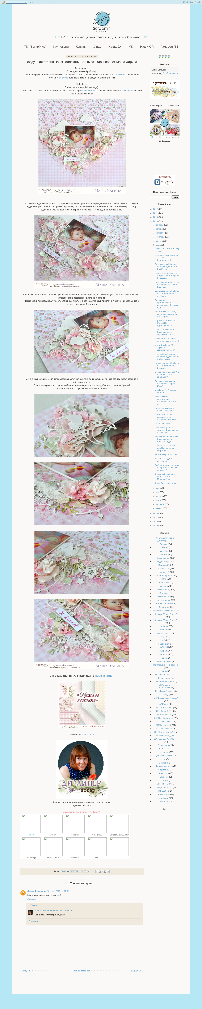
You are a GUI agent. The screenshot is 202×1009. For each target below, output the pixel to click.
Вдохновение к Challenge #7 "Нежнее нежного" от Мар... (167, 293)
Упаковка (163, 763)
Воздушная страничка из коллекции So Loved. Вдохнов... (167, 284)
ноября (159, 229)
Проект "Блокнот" (163, 674)
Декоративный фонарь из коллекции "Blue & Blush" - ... (166, 266)
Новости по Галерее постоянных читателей (167, 339)
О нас (97, 46)
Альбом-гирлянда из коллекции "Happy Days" (165, 383)
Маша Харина (88, 734)
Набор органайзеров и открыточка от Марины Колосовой (167, 275)
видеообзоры (163, 561)
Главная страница (81, 971)
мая (158, 492)
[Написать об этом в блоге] (99, 871)
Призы (164, 671)
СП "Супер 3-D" (163, 711)
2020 (155, 217)
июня (158, 488)
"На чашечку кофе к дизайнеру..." (165, 539)
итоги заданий (164, 600)
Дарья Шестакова (36, 891)
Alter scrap (164, 773)
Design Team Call (164, 787)
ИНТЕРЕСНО (164, 596)
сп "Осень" (164, 704)
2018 (155, 513)
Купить (81, 46)
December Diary (164, 784)
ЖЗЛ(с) (164, 579)
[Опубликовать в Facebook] (105, 871)
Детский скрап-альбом (166, 454)
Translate (173, 73)
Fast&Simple (164, 794)
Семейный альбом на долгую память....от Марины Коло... (165, 476)
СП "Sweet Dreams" (163, 732)
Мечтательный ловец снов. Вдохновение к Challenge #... (166, 314)
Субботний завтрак (164, 755)
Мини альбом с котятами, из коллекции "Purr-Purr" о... (166, 400)
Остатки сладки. (163, 423)
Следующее (27, 971)
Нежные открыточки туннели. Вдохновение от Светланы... (167, 430)
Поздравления (164, 661)
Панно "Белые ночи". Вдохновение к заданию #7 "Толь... (165, 332)
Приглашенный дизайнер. (165, 665)
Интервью (164, 593)
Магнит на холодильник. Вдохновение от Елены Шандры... (166, 439)
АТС (164, 547)
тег (164, 759)
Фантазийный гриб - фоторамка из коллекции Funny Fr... (166, 417)
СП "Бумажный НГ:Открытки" (165, 686)
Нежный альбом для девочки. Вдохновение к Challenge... (167, 356)
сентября (160, 237)
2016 (155, 521)
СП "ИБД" (163, 694)
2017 (155, 517)
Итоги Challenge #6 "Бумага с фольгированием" (165, 347)
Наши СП (147, 46)
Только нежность (118, 74)
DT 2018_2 (163, 791)
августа (159, 241)
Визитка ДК (163, 565)
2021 (155, 213)
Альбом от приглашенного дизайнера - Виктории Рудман (166, 303)
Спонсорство (164, 745)
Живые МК (164, 582)
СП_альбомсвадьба (164, 735)
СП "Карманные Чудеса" (166, 698)
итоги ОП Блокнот (164, 603)
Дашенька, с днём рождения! (163, 459)
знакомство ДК (164, 589)
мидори (164, 637)
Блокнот (164, 554)
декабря (160, 225)
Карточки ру (31, 857)
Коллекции (61, 46)
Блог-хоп (164, 551)
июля (158, 245)
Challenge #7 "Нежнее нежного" (165, 391)
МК (131, 46)
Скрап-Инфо (164, 678)
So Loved (63, 77)
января (159, 508)
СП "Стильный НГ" (164, 707)
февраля (160, 504)
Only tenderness (89, 90)
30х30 (31, 835)
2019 (155, 221)
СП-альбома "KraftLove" (165, 739)
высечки (75, 835)
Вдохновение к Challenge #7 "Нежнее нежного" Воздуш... (167, 365)
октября (160, 233)
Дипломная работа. (164, 575)
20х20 (53, 835)
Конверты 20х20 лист (119, 835)
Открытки (163, 654)
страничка (164, 752)
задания (164, 586)
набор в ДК (163, 644)
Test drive (163, 801)
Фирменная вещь (164, 766)
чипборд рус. (75, 857)
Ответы (34, 905)
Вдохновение (163, 558)
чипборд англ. (53, 857)
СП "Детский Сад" (163, 691)
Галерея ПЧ (169, 46)
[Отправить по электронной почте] (96, 871)
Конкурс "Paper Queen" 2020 (166, 621)
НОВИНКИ (164, 647)
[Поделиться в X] (102, 871)
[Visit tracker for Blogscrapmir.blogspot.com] (164, 809)
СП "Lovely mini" (163, 725)
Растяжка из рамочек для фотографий (165, 409)
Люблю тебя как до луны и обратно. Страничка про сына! (167, 467)
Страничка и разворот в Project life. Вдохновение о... (166, 323)
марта (159, 500)
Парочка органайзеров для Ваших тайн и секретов (166, 448)
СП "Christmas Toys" (163, 718)
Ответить (31, 899)
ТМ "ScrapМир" (35, 46)
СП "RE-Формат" (164, 728)
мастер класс (163, 633)
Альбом (163, 544)
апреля (159, 496)
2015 (155, 525)
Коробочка (164, 629)
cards (164, 780)
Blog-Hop (164, 777)
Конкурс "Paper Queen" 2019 (166, 615)
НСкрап (163, 651)
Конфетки (163, 626)
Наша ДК (114, 46)
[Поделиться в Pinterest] (108, 871)
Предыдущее (136, 971)
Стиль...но (164, 748)
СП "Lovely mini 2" (164, 721)
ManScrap (163, 798)
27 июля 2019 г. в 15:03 (61, 910)
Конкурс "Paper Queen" (164, 611)
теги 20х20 (97, 835)
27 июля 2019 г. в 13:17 (58, 891)
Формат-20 (163, 770)
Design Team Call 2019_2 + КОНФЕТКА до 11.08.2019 (167, 374)
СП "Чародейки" (163, 714)
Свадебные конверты (165, 483)
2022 (155, 209)
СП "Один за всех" (164, 681)
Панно (164, 658)
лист (97, 857)
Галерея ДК (163, 568)
